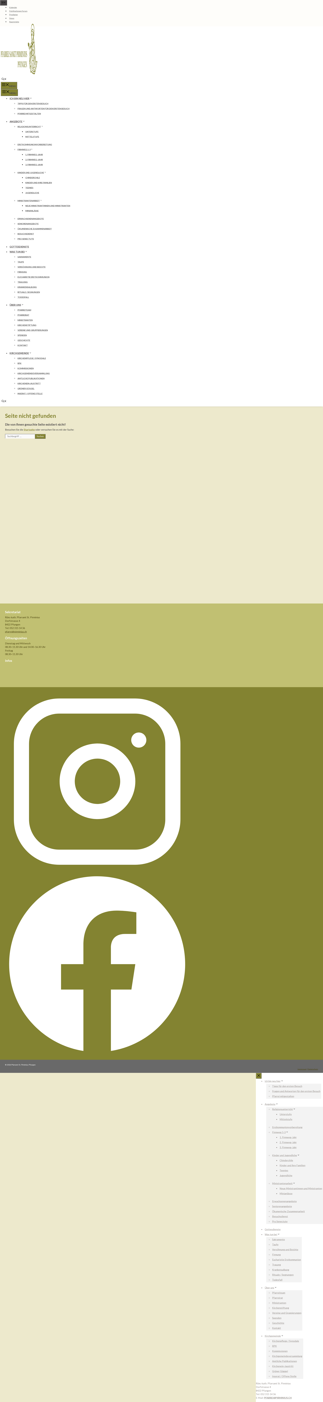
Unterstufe (31, 131)
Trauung (23, 282)
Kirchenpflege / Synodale (32, 358)
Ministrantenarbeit (29, 200)
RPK (19, 363)
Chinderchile (32, 177)
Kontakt (23, 345)
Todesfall (23, 297)
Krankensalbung (27, 287)
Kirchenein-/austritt (29, 383)
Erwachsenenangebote (31, 218)
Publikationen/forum (18, 11)
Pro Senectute (26, 239)
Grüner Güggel (26, 388)
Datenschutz (313, 1069)
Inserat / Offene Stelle (30, 393)
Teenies (29, 187)
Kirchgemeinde (19, 353)
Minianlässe (32, 210)
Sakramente (24, 257)
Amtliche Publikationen (31, 378)
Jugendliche (32, 192)
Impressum (302, 1069)
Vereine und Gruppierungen (33, 330)
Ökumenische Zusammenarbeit (35, 228)
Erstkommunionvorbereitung (35, 144)
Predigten (13, 14)
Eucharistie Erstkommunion (33, 277)
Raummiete (14, 22)
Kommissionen (26, 368)
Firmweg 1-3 (24, 149)
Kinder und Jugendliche (31, 172)
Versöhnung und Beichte (32, 267)
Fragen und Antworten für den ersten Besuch (44, 108)
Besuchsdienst (26, 234)
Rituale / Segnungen (29, 292)
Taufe (21, 262)
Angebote (16, 121)
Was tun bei (17, 251)
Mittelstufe (32, 136)
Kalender (13, 7)
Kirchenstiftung (27, 325)
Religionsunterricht (29, 126)
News (11, 18)
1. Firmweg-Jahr (34, 154)
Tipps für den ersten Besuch (33, 103)
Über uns (15, 304)
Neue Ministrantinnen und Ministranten (47, 205)
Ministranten (25, 320)
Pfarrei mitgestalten (29, 113)
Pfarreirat (23, 315)
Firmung (22, 272)
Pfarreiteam (24, 310)
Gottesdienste (19, 246)
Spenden (22, 335)
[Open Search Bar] (4, 79)
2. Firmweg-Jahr (34, 159)
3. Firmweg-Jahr (34, 164)
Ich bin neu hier (19, 98)
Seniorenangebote (28, 223)
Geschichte (24, 340)
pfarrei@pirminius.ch (16, 631)
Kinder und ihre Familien (38, 182)
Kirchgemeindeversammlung (34, 373)
